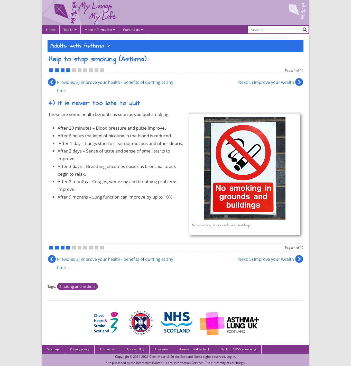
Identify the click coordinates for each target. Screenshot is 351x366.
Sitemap (53, 349)
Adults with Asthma (77, 46)
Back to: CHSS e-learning (238, 349)
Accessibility (135, 349)
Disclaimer (108, 349)
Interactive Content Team (154, 363)
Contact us (131, 29)
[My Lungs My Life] (175, 12)
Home (51, 29)
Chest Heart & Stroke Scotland (171, 356)
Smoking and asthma (77, 286)
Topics (68, 29)
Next (266, 82)
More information (99, 29)
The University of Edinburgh (225, 363)
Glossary (161, 349)
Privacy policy (79, 349)
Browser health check (194, 349)
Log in (231, 356)
